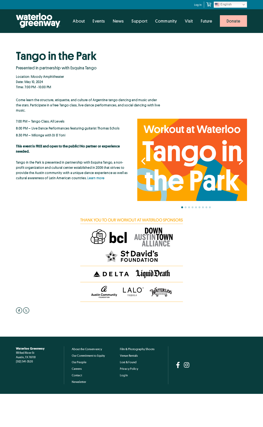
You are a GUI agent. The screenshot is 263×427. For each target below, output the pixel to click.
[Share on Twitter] (26, 310)
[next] (240, 161)
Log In (198, 5)
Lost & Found (128, 362)
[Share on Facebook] (19, 310)
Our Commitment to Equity (88, 355)
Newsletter (79, 382)
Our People (79, 362)
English (225, 4)
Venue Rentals (129, 355)
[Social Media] (178, 365)
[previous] (144, 161)
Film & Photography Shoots (137, 349)
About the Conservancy (87, 349)
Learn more (96, 178)
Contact (77, 375)
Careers (77, 369)
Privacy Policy (129, 369)
